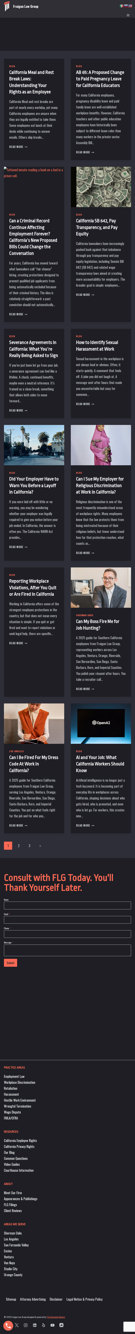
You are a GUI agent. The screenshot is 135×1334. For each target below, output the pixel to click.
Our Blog (9, 1152)
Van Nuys (9, 1262)
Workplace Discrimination (19, 1082)
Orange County (13, 1274)
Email (7, 914)
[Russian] (126, 5)
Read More (18, 147)
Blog (12, 66)
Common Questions (16, 1158)
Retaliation (10, 1088)
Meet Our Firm (13, 1192)
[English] (130, 5)
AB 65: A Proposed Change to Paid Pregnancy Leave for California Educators (100, 79)
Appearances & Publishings (20, 1198)
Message (8, 942)
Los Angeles (16, 751)
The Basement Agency (56, 1317)
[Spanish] (122, 5)
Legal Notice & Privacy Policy (85, 1299)
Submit (10, 963)
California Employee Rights (20, 1140)
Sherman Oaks (84, 615)
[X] (17, 1325)
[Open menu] (128, 15)
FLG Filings (10, 1204)
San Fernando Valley (16, 1244)
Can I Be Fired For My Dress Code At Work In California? (33, 764)
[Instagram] (26, 1325)
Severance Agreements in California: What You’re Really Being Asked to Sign (33, 349)
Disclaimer (56, 1299)
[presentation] (34, 187)
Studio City (10, 1268)
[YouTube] (52, 1325)
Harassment (11, 1094)
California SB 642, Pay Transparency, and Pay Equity (97, 227)
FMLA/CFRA (11, 1117)
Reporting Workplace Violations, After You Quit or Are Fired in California (32, 587)
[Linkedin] (35, 1325)
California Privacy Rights (19, 1146)
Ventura (9, 1256)
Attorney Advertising (33, 1299)
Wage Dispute (12, 1112)
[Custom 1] (61, 1325)
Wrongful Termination (17, 1106)
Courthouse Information (19, 1170)
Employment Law (14, 1076)
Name (6, 899)
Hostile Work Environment (20, 1100)
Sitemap (11, 1299)
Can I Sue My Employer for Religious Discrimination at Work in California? (100, 485)
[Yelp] (43, 1325)
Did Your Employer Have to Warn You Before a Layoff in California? (34, 485)
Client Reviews (13, 1210)
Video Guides (12, 1164)
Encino (8, 1250)
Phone (7, 928)
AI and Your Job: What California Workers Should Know (100, 764)
